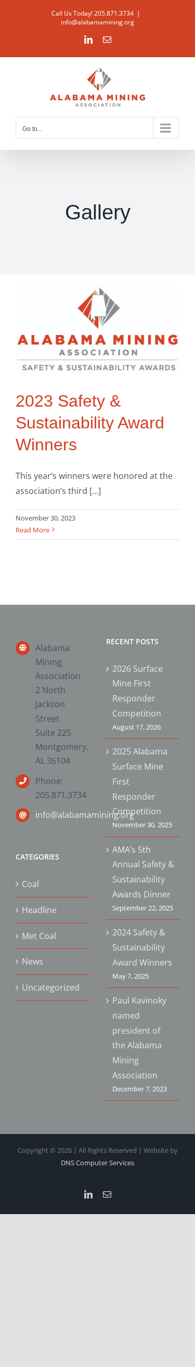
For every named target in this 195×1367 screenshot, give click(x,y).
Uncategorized (51, 987)
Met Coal (39, 936)
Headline (39, 910)
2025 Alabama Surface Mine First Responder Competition (139, 781)
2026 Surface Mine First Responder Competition (137, 691)
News (32, 961)
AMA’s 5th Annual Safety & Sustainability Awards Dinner (143, 872)
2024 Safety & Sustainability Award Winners (142, 947)
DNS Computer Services (97, 1162)
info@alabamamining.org (97, 22)
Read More (32, 530)
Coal (30, 884)
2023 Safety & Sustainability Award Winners (90, 422)
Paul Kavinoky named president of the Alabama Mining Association (139, 1038)
